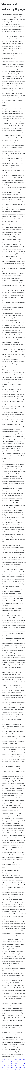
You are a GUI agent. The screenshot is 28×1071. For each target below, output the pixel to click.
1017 (12, 1061)
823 (12, 1063)
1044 (7, 1067)
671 (3, 1067)
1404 (12, 1059)
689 (24, 1065)
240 (15, 1069)
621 (16, 1065)
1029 (24, 1059)
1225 (3, 1059)
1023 (11, 1069)
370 (8, 1059)
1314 (3, 1065)
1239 (16, 1061)
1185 (16, 1063)
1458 (8, 1063)
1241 (8, 1065)
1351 (7, 1061)
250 (16, 1067)
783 (20, 1065)
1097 (12, 1067)
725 (3, 1069)
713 (24, 1063)
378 (16, 1059)
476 (20, 1061)
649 (3, 1061)
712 (19, 1069)
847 (12, 1065)
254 (24, 1067)
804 (20, 1063)
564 (7, 1069)
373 (20, 1059)
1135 (3, 1063)
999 (20, 1067)
